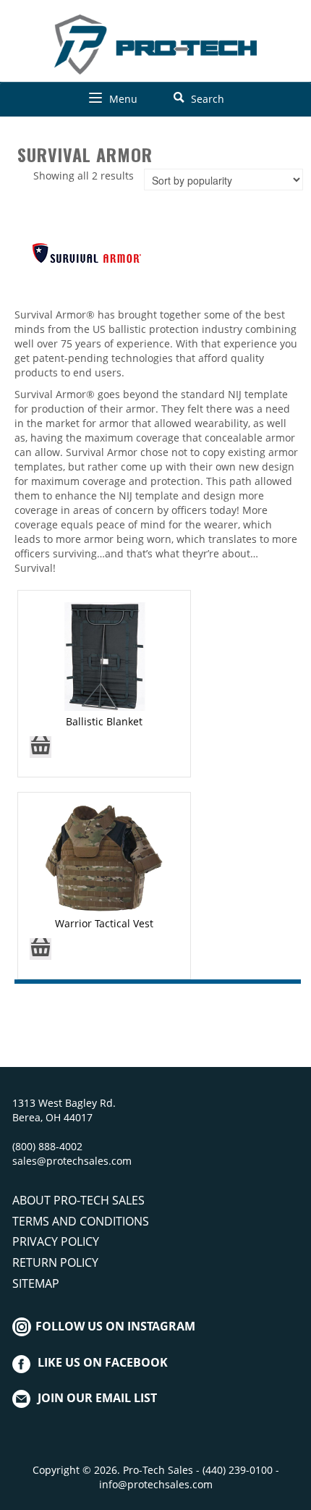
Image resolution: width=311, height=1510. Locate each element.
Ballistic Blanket (104, 721)
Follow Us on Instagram (114, 1326)
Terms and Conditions (80, 1221)
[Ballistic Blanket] (104, 655)
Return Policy (55, 1262)
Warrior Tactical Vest (104, 923)
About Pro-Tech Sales (78, 1200)
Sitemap (35, 1283)
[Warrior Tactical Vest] (104, 857)
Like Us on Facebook (103, 1362)
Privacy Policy (55, 1241)
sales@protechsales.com (72, 1161)
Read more (40, 752)
